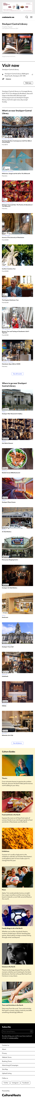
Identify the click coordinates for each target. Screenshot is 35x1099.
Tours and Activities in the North (12, 1005)
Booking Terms (7, 1061)
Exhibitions (5, 851)
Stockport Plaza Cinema (8, 502)
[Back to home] (8, 17)
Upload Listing (6, 1073)
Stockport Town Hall (7, 647)
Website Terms (6, 1057)
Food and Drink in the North (11, 815)
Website (8, 79)
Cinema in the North (8, 967)
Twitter (6, 1083)
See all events (17, 374)
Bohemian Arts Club (7, 735)
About (4, 1049)
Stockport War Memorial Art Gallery (12, 413)
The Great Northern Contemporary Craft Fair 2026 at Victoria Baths (17, 141)
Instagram (15, 1083)
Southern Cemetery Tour (9, 269)
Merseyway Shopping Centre (10, 559)
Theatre (4, 778)
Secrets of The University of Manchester (13, 237)
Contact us (5, 1045)
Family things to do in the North (12, 928)
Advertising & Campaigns (10, 1065)
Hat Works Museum (7, 443)
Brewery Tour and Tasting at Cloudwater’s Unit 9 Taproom (15, 332)
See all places (17, 743)
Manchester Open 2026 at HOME (11, 364)
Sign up (30, 1032)
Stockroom (5, 617)
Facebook (25, 1083)
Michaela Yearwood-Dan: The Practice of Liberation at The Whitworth (17, 205)
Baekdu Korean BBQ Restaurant (11, 472)
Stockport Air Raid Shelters (9, 588)
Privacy (4, 1053)
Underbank (5, 676)
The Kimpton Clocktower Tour (10, 300)
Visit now (28, 83)
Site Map (5, 1069)
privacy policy (13, 1038)
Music (4, 890)
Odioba (4, 706)
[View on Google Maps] (32, 75)
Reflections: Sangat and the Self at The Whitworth (16, 173)
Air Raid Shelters (6, 531)
